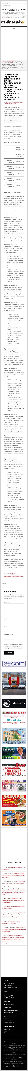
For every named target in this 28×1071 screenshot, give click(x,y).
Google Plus (7, 1029)
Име (5, 619)
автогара (13, 574)
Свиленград (12, 573)
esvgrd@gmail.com (10, 1012)
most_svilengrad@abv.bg (11, 1010)
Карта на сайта (8, 1020)
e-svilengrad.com (12, 1040)
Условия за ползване (9, 1022)
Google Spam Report (14, 1065)
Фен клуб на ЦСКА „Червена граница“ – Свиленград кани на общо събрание (13, 900)
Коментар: (7, 602)
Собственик (7, 1019)
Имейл (6, 626)
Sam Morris (7, 898)
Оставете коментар (10, 103)
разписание (12, 576)
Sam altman (7, 906)
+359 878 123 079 (9, 1004)
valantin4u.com (19, 1066)
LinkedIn (6, 1033)
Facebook (6, 1031)
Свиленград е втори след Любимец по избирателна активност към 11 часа (13, 875)
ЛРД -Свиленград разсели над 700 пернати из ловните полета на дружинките (14, 929)
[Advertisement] (14, 45)
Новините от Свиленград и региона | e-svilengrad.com (14, 10)
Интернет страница (9, 634)
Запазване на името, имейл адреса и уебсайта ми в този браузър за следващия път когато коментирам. (13, 646)
